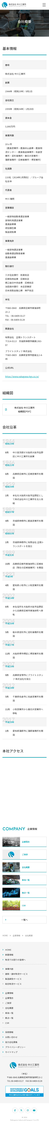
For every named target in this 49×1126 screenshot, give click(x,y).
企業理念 (9, 998)
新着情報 (9, 954)
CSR (7, 1023)
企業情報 (16, 935)
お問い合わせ (11, 1037)
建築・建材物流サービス (16, 973)
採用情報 (9, 1032)
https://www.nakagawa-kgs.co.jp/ (22, 376)
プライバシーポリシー (15, 1047)
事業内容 (9, 968)
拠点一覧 (9, 1018)
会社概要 (9, 1008)
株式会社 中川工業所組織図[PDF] (24, 409)
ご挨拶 (8, 1003)
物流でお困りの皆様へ (15, 959)
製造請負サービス (13, 978)
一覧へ (24, 919)
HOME (5, 935)
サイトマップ (11, 1052)
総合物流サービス (13, 983)
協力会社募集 (11, 1042)
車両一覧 (9, 1013)
